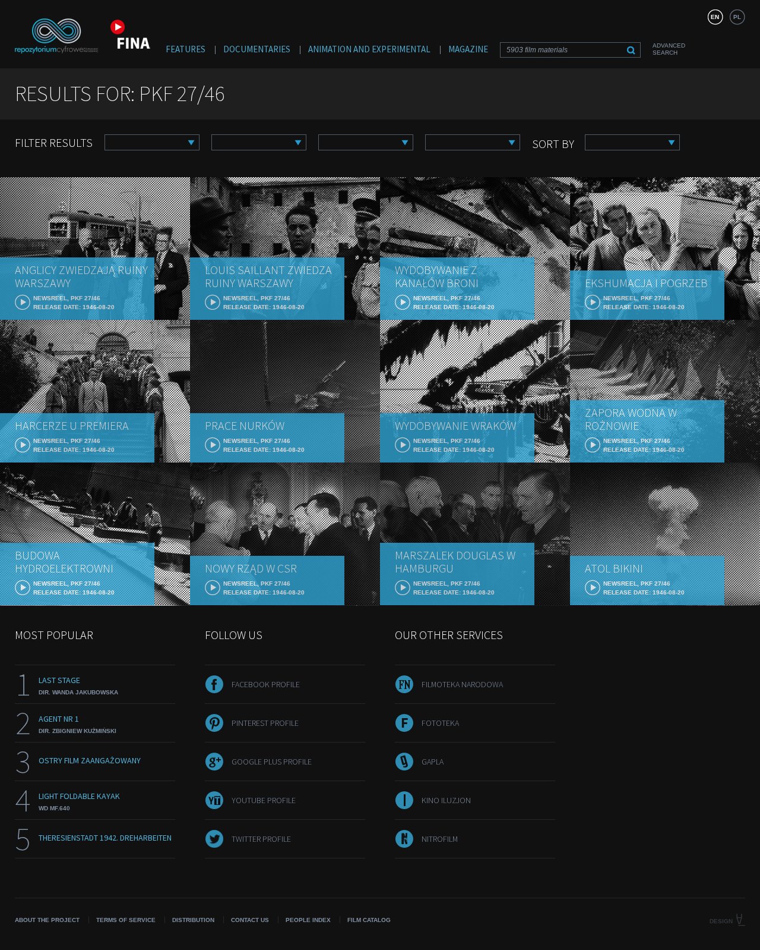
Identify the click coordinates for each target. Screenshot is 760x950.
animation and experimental (369, 49)
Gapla (433, 761)
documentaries (256, 49)
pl (737, 17)
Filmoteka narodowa (462, 684)
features (185, 49)
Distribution (193, 920)
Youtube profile (264, 800)
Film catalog (369, 920)
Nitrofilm (440, 838)
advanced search (669, 49)
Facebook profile (266, 684)
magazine (468, 49)
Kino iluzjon (446, 800)
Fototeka (440, 723)
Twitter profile (261, 838)
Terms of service (126, 920)
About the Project (47, 920)
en (715, 17)
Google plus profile (272, 761)
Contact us (250, 920)
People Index (308, 920)
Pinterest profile (265, 723)
